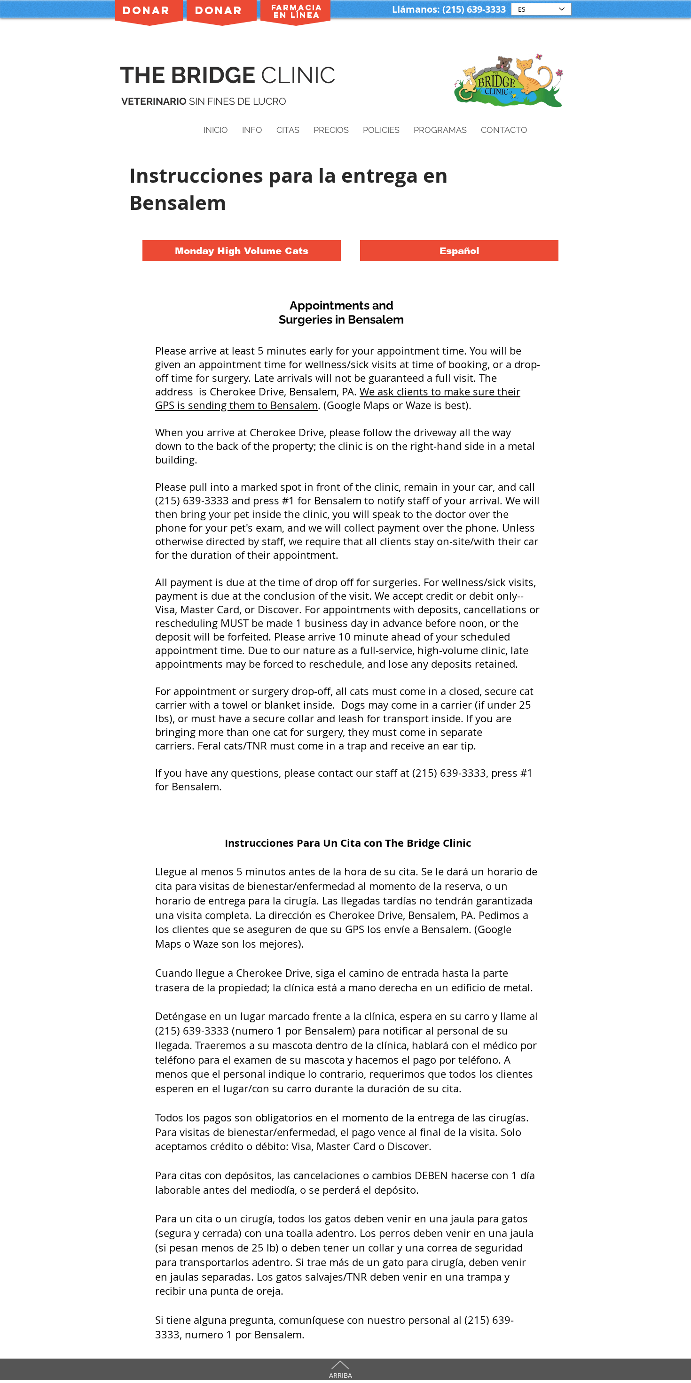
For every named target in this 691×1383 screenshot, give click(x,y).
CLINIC (301, 75)
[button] (252, 130)
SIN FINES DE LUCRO (237, 101)
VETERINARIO (155, 101)
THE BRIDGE (190, 75)
